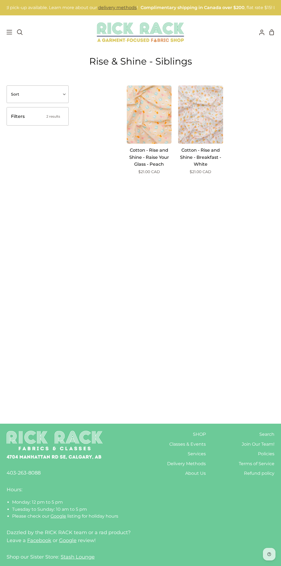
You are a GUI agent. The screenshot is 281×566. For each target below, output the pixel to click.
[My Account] (260, 32)
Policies (266, 453)
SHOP (199, 434)
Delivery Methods (186, 463)
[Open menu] (6, 32)
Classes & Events (187, 444)
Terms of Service (256, 463)
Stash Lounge (78, 557)
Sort (15, 94)
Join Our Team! (258, 444)
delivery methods (110, 7)
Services (197, 453)
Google (58, 516)
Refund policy (259, 473)
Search (266, 434)
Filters (35, 116)
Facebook (39, 540)
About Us (195, 473)
